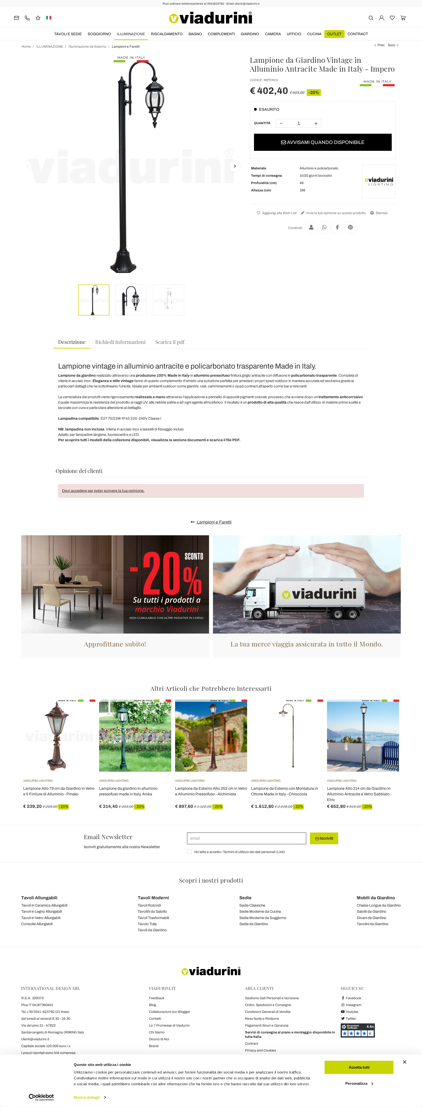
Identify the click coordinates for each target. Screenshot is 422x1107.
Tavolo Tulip (147, 924)
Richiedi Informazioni (120, 341)
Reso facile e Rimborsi (262, 1018)
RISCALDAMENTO (167, 34)
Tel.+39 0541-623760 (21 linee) (45, 1012)
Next (235, 166)
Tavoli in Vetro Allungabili (40, 918)
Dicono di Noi (159, 1039)
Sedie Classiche (252, 905)
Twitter (350, 1018)
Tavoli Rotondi (149, 905)
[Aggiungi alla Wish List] (83, 724)
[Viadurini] (211, 18)
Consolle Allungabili (37, 924)
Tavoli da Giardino (152, 930)
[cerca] (370, 17)
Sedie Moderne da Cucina (260, 911)
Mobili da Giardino (376, 897)
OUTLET (334, 34)
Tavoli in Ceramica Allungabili (44, 905)
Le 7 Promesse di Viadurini (169, 1025)
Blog (152, 1005)
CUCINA (314, 34)
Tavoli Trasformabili (153, 918)
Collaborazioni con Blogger (169, 1012)
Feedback (156, 998)
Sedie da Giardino (253, 924)
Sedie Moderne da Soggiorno (262, 918)
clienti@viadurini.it (35, 1039)
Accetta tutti (359, 1067)
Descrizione (71, 341)
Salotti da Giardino (371, 911)
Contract (358, 34)
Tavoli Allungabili (39, 897)
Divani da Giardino (371, 918)
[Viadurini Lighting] (379, 181)
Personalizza (356, 1083)
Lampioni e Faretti (214, 522)
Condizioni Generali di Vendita (268, 1012)
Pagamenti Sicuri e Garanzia (266, 1025)
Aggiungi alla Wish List (279, 213)
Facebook (353, 998)
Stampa (381, 213)
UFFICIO (294, 34)
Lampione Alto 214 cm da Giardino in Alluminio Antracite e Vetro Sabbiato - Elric (359, 794)
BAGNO (195, 34)
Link (280, 852)
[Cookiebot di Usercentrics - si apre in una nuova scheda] (41, 1097)
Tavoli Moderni (153, 897)
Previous (27, 166)
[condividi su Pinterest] (350, 228)
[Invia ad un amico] (311, 228)
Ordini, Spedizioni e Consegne (268, 1005)
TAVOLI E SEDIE (68, 34)
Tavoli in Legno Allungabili (41, 911)
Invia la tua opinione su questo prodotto (336, 213)
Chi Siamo (157, 1032)
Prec (381, 45)
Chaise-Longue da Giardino (379, 905)
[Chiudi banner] (404, 1062)
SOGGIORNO (99, 34)
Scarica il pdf (169, 341)
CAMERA (273, 34)
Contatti (155, 1018)
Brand (153, 1046)
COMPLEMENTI (221, 34)
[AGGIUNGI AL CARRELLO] (311, 712)
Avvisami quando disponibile (325, 142)
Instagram (353, 1005)
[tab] (71, 342)
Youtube (351, 1012)
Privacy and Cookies (260, 1050)
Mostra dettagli (87, 1097)
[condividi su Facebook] (337, 228)
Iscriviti (326, 838)
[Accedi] (381, 17)
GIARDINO (250, 34)
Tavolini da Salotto (152, 911)
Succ (391, 45)
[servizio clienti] (27, 17)
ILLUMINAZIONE (131, 34)
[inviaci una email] (16, 17)
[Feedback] (38, 17)
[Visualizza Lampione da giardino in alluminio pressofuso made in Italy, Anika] (159, 712)
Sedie (245, 897)
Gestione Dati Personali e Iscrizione (272, 998)
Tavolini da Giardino (373, 924)
